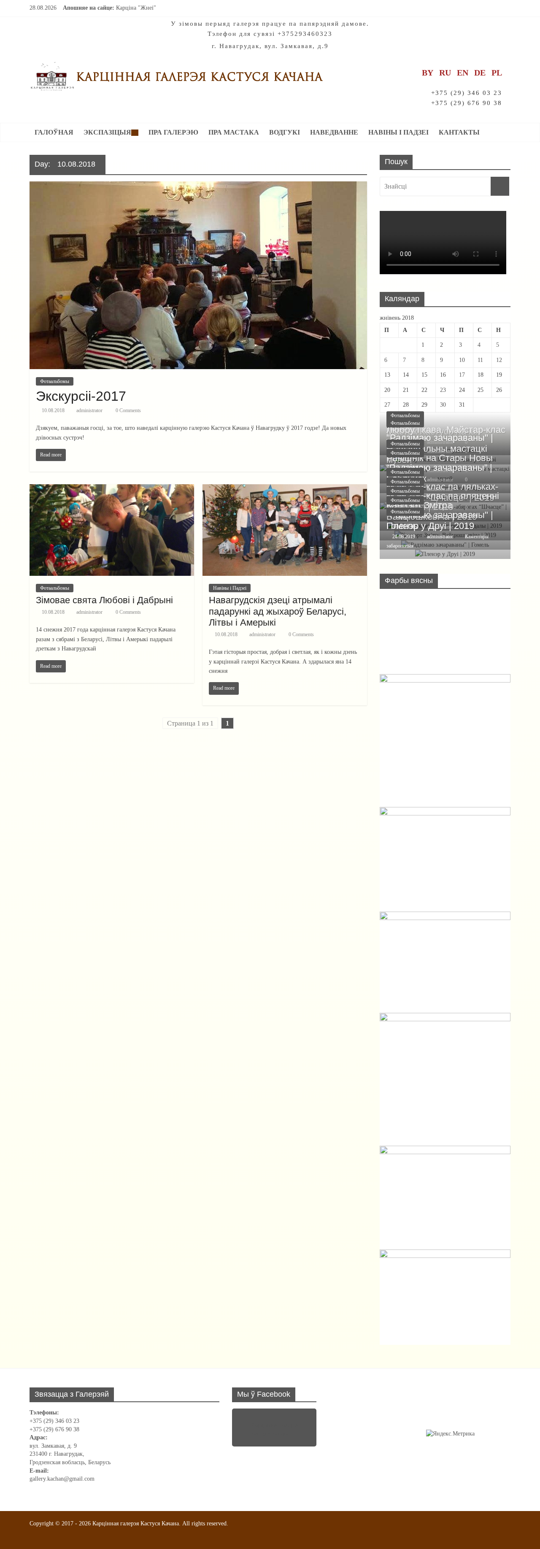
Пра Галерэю (173, 132)
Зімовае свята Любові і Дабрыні (104, 600)
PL (496, 72)
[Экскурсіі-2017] (198, 186)
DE (480, 72)
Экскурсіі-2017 (81, 396)
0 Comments (127, 410)
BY (427, 72)
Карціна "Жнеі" (136, 8)
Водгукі (284, 132)
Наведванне (334, 132)
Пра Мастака (233, 132)
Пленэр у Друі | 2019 (430, 526)
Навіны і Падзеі (398, 132)
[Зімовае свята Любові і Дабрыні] (112, 489)
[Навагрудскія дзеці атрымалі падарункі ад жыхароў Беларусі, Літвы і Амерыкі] (284, 489)
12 (499, 360)
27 (387, 405)
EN (462, 72)
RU (445, 72)
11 (480, 360)
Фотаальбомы (54, 381)
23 (443, 390)
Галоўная (54, 132)
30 (443, 405)
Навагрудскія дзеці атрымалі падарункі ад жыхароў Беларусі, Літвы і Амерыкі (277, 611)
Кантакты (459, 132)
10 (462, 360)
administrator (89, 410)
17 (462, 375)
